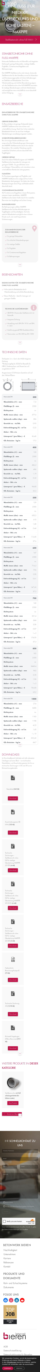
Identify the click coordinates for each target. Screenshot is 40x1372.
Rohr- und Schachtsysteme (15, 1283)
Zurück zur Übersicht (13, 1114)
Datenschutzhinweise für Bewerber (18, 1354)
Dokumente (9, 1287)
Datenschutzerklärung (12, 1350)
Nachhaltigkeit (10, 1250)
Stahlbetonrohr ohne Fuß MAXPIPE (20, 39)
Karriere (7, 1258)
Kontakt (7, 1266)
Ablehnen (19, 1368)
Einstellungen (11, 1362)
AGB (6, 1346)
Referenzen (9, 1262)
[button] (36, 40)
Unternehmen (10, 1254)
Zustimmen (7, 1368)
